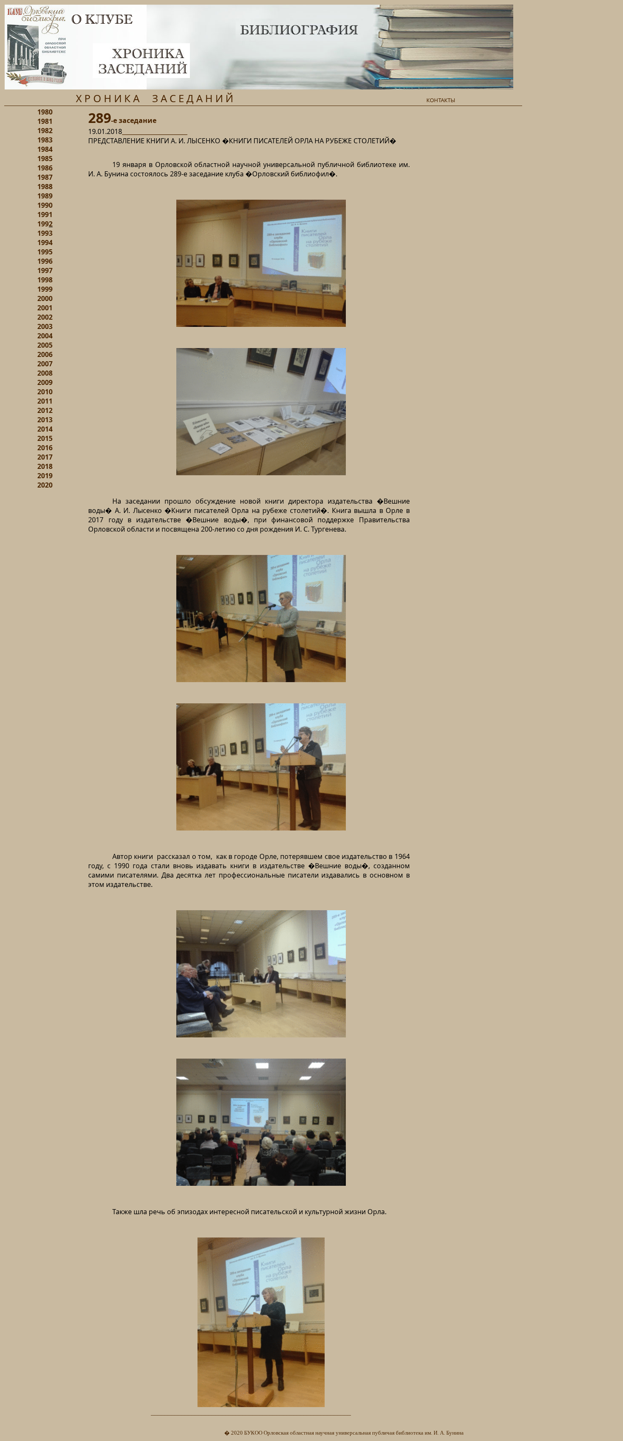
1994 (45, 242)
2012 (45, 410)
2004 (45, 335)
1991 (45, 214)
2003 (45, 326)
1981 (45, 121)
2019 (45, 475)
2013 (45, 419)
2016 (45, 447)
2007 (45, 363)
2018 (45, 466)
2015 (45, 438)
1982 (45, 130)
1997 (45, 270)
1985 (45, 158)
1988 (45, 186)
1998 (45, 279)
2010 (45, 391)
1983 (45, 140)
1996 (45, 261)
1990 (45, 205)
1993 (45, 233)
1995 (45, 251)
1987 (45, 177)
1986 (45, 168)
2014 (45, 429)
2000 (45, 298)
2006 (45, 354)
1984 (45, 149)
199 (43, 224)
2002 (45, 317)
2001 (45, 307)
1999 (45, 289)
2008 (45, 373)
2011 (45, 401)
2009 (45, 382)
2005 (45, 345)
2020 (45, 485)
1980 (45, 112)
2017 (45, 457)
